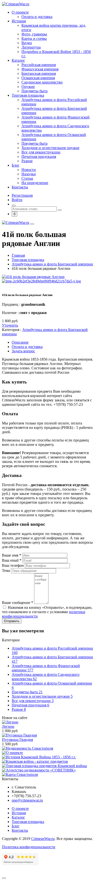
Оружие (28, 87)
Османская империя (38, 78)
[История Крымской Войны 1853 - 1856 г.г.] (39, 757)
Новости (28, 170)
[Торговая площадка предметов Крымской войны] (44, 766)
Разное (27, 161)
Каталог (18, 60)
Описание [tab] (20, 342)
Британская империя (38, 73)
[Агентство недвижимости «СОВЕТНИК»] (39, 770)
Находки (28, 174)
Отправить (11, 621)
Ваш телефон (13, 565)
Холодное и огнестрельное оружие (50, 148)
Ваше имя (11, 555)
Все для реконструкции (40, 152)
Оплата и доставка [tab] (27, 347)
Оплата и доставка (36, 17)
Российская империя (38, 65)
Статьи (27, 178)
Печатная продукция (38, 156)
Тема (6, 570)
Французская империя (39, 69)
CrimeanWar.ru (43, 839)
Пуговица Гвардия (17, 739)
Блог (15, 165)
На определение (34, 183)
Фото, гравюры (34, 34)
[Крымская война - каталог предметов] (35, 761)
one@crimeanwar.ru (27, 800)
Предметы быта (34, 91)
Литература (31, 47)
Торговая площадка (28, 95)
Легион (8, 726)
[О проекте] (12, 753)
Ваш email (11, 560)
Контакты (20, 187)
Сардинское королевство (42, 82)
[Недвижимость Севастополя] (27, 748)
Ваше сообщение (17, 603)
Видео (26, 43)
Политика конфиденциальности (28, 847)
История (19, 21)
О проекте (20, 12)
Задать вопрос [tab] (23, 351)
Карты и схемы (34, 38)
